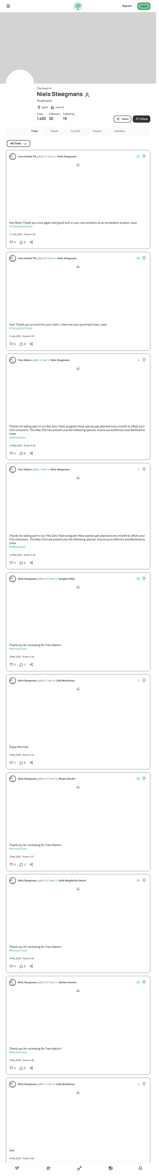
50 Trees (49, 258)
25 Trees (49, 579)
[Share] (31, 242)
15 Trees (49, 156)
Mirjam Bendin (66, 779)
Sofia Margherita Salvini (72, 880)
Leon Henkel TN (27, 156)
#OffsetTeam (17, 438)
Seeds (54, 131)
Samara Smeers (67, 982)
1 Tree (43, 360)
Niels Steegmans (67, 156)
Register (127, 6)
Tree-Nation (25, 360)
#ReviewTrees (18, 649)
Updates (119, 131)
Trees (34, 131)
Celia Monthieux (65, 680)
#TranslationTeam (20, 227)
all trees (15, 143)
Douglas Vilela (66, 579)
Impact (97, 131)
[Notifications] (140, 1168)
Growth (75, 131)
